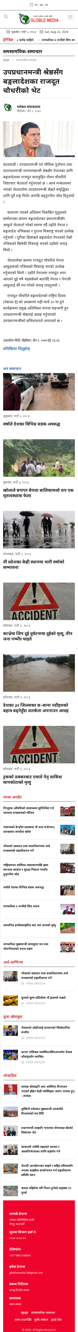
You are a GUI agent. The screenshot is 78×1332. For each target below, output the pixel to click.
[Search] (6, 17)
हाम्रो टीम (56, 1320)
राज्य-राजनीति (23, 1320)
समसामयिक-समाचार (43, 1313)
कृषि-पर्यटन (41, 1320)
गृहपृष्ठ (6, 60)
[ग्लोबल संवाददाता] (8, 107)
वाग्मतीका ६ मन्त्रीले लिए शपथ (48, 40)
